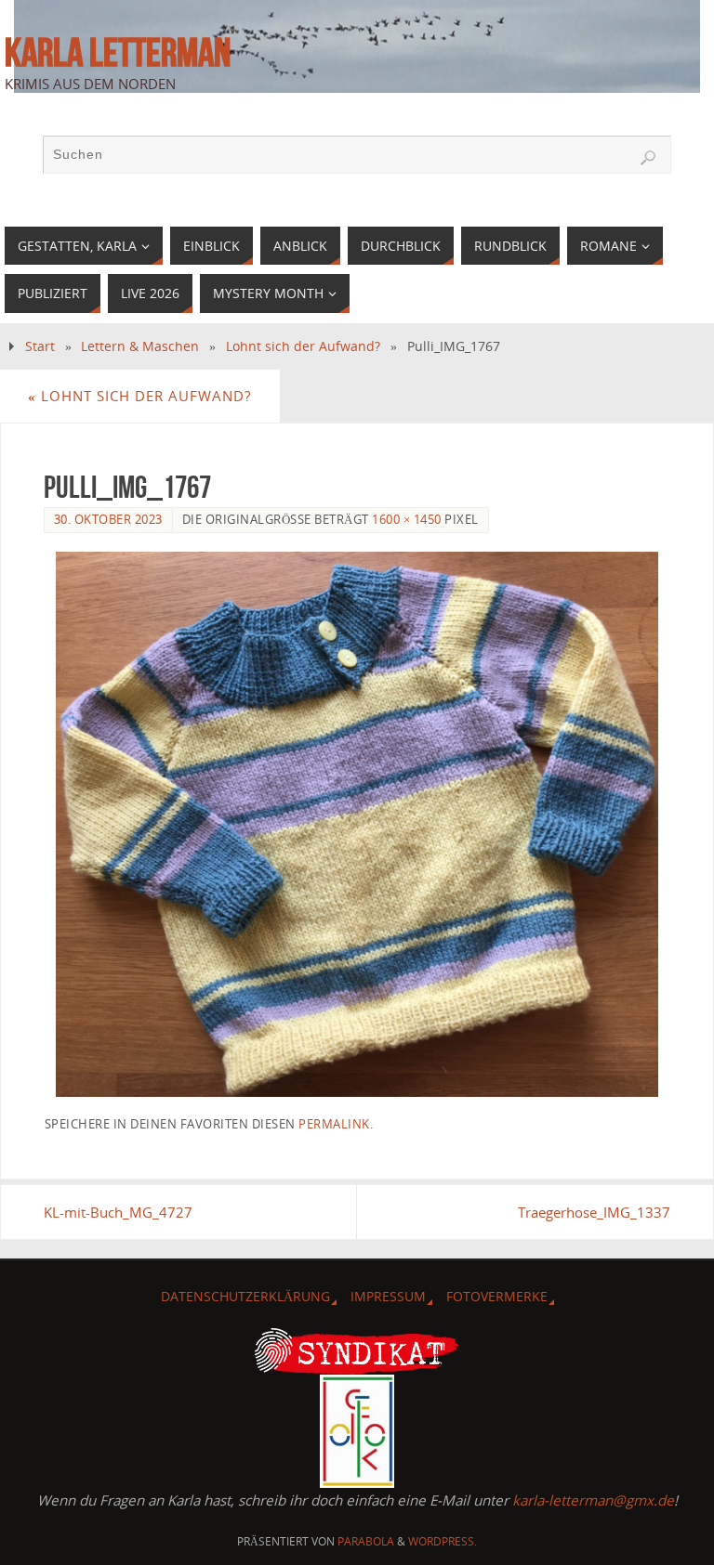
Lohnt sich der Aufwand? (303, 346)
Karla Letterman (118, 52)
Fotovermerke (497, 1296)
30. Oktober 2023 (108, 519)
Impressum (388, 1296)
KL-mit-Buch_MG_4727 (118, 1212)
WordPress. (442, 1541)
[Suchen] (648, 158)
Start (40, 346)
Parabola (365, 1541)
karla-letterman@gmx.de (593, 1500)
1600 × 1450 (407, 519)
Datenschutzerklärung (245, 1296)
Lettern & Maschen (140, 346)
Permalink (334, 1123)
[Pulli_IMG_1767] (357, 824)
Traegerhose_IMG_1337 (594, 1212)
